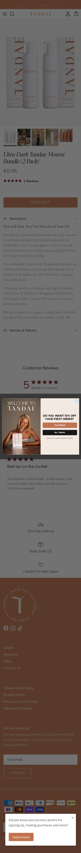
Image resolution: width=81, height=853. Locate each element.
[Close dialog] (76, 401)
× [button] (72, 817)
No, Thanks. (59, 433)
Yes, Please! (59, 425)
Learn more (21, 837)
